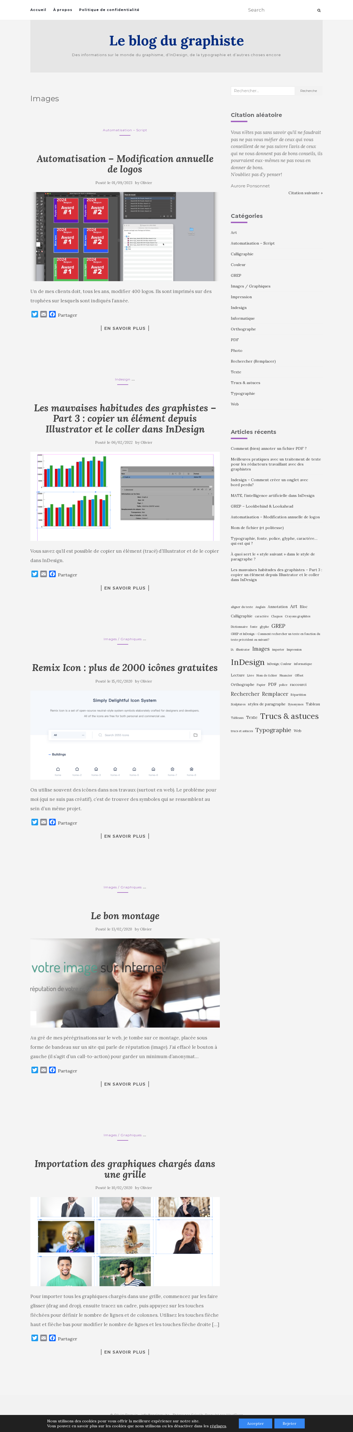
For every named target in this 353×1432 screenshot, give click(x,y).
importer (278, 649)
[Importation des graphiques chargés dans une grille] (125, 1241)
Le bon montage (125, 916)
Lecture (238, 675)
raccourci (298, 684)
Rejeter (289, 1423)
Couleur (238, 264)
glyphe (264, 627)
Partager (67, 315)
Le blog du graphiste (176, 40)
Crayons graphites (297, 616)
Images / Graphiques (123, 639)
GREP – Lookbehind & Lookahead (262, 506)
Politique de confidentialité (109, 10)
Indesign (122, 379)
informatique (303, 664)
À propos (62, 10)
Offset (299, 675)
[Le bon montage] (125, 983)
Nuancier (286, 675)
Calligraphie (242, 253)
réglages (218, 1425)
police (283, 685)
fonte (253, 627)
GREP (236, 275)
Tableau (313, 704)
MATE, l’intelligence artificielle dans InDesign (272, 495)
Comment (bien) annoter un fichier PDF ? (269, 448)
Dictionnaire (239, 627)
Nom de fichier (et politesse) (257, 527)
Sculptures (238, 704)
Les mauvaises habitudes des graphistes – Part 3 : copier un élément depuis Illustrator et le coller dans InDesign (125, 418)
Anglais (260, 607)
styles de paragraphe (266, 704)
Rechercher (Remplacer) (253, 361)
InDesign (248, 662)
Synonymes (295, 704)
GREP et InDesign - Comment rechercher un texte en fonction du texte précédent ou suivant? (275, 637)
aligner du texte (242, 607)
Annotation (278, 606)
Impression (241, 296)
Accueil (38, 10)
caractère (262, 616)
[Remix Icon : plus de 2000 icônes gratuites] (125, 735)
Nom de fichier (266, 675)
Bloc (303, 606)
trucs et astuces (242, 731)
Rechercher (245, 694)
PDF (235, 339)
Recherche (308, 91)
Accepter (255, 1423)
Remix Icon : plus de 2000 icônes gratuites (125, 667)
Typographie (243, 393)
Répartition (298, 695)
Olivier (146, 182)
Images (261, 648)
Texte (236, 371)
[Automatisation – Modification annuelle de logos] (125, 236)
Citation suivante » (305, 192)
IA (232, 649)
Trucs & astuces (245, 382)
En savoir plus (125, 328)
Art (234, 232)
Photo (236, 350)
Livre (250, 675)
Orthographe (243, 329)
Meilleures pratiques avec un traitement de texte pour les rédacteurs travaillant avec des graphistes (276, 464)
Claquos (276, 616)
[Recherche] (319, 10)
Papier (261, 685)
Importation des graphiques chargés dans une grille (124, 1169)
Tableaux (237, 718)
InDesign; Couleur (279, 664)
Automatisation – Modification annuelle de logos (125, 164)
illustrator (243, 649)
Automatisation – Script (125, 130)
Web (235, 404)
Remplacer (275, 694)
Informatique (243, 318)
